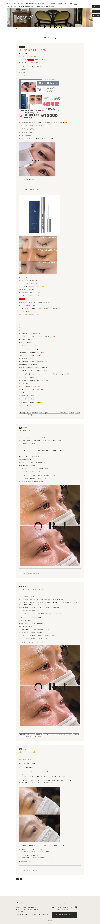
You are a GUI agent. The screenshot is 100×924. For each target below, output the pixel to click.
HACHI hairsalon (61, 904)
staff (71, 3)
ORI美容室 (22, 412)
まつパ (26, 734)
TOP (54, 904)
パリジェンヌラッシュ (24, 736)
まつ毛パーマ (32, 734)
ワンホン (32, 736)
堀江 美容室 (71, 412)
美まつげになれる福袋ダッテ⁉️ (32, 49)
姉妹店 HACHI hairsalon (25, 3)
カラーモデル (48, 412)
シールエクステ (60, 734)
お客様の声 (96, 15)
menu (65, 3)
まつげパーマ (28, 412)
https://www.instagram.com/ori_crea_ (29, 314)
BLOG (75, 904)
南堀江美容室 (38, 736)
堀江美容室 (77, 412)
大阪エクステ (22, 414)
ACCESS (37, 3)
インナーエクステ (47, 734)
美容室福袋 (28, 414)
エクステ (53, 734)
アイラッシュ (42, 412)
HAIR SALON (12, 3)
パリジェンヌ (36, 573)
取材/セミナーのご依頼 (48, 3)
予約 (96, 11)
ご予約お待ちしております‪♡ (31, 589)
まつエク (28, 870)
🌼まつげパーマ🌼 (27, 752)
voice (72, 907)
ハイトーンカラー (56, 412)
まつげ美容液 (35, 412)
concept (59, 3)
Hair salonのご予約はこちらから (65, 914)
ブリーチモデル (64, 412)
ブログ (96, 6)
